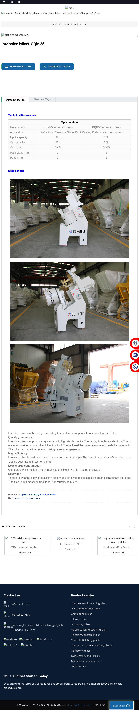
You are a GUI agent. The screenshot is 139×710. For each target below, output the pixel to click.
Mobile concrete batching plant (89, 629)
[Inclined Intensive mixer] (71, 539)
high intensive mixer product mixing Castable (117, 547)
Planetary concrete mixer (85, 634)
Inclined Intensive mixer (27, 498)
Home (54, 24)
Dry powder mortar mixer (85, 608)
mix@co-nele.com (19, 604)
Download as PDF (59, 66)
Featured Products (73, 24)
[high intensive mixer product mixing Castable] (117, 540)
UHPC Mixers (78, 666)
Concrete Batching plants (85, 640)
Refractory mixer (80, 650)
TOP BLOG (99, 705)
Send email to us (20, 66)
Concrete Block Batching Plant (88, 603)
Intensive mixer (79, 619)
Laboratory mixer (80, 624)
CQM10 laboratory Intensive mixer (37, 494)
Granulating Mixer (81, 613)
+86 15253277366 (20, 614)
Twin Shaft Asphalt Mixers (85, 655)
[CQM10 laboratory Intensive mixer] (24, 540)
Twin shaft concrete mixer (86, 661)
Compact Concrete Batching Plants (91, 645)
